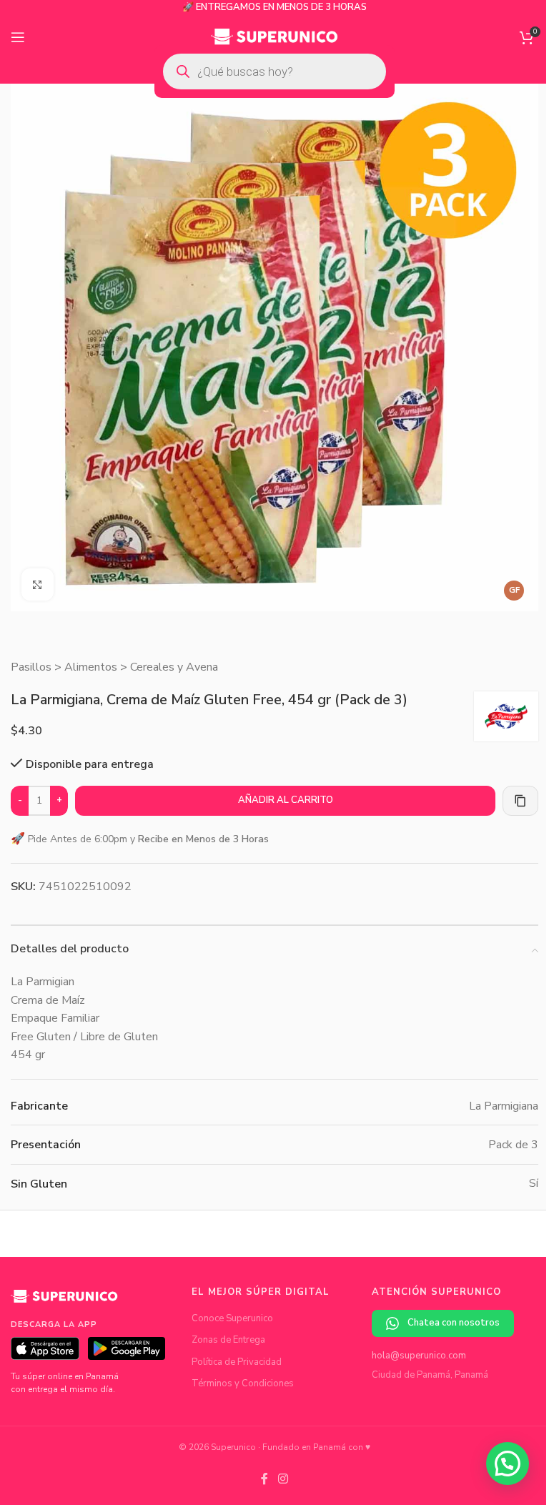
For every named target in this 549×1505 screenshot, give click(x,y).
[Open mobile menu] (18, 37)
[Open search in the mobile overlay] (274, 71)
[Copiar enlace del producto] (520, 801)
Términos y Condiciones (243, 1383)
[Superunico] (64, 1301)
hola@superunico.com (419, 1355)
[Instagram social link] (282, 1480)
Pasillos (31, 667)
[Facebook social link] (264, 1480)
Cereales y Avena (174, 667)
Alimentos (90, 667)
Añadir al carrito (285, 800)
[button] (507, 1463)
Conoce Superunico (232, 1318)
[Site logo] (275, 36)
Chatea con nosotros (453, 1322)
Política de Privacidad (237, 1362)
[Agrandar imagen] (37, 584)
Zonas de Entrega (228, 1339)
